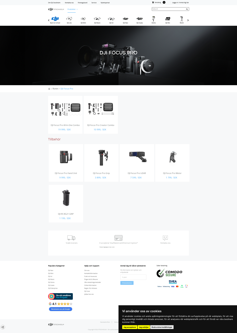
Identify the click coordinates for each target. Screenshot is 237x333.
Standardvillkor (105, 322)
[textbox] (170, 9)
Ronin (182, 23)
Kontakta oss (69, 3)
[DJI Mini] (83, 19)
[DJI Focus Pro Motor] (172, 157)
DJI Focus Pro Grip (101, 173)
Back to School (55, 23)
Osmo (154, 23)
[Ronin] (181, 19)
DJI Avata (140, 23)
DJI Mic (167, 23)
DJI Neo (125, 23)
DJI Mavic (97, 23)
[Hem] (49, 88)
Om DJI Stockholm (54, 3)
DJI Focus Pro (66, 88)
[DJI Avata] (139, 19)
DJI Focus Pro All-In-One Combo (65, 125)
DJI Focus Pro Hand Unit (66, 173)
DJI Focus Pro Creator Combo (100, 125)
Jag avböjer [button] (144, 327)
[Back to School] (55, 19)
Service (94, 3)
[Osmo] (153, 19)
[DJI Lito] (69, 19)
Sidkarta (117, 322)
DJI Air (111, 23)
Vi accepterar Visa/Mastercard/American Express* (118, 243)
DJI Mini (83, 23)
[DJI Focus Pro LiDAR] (137, 157)
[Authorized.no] (56, 324)
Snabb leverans (72, 243)
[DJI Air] (111, 19)
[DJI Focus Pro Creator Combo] (101, 109)
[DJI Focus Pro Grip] (101, 157)
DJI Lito (69, 23)
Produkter (72, 9)
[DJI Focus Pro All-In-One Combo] (65, 109)
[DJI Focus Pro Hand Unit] (66, 157)
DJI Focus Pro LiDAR (137, 173)
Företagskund (82, 3)
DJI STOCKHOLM (101, 329)
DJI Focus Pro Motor (172, 173)
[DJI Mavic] (97, 19)
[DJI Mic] (167, 19)
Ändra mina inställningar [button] (161, 327)
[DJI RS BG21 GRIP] (66, 198)
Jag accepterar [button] (129, 327)
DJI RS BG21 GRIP (66, 214)
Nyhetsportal (105, 3)
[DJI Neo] (125, 19)
